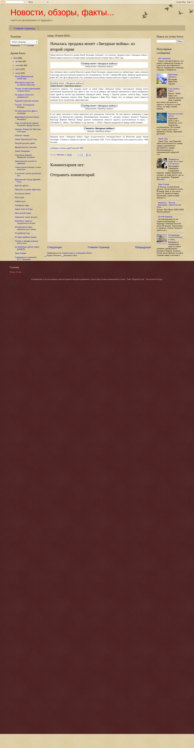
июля (18, 69)
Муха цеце (19, 197)
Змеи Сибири (20, 253)
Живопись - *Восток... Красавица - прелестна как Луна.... (169, 205)
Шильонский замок (23, 213)
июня (17, 73)
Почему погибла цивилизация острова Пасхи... (27, 90)
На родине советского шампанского (24, 96)
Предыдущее (143, 247)
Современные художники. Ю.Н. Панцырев (26, 258)
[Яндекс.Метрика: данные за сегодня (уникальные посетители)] (52, 255)
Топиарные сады (22, 205)
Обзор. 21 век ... (17, 272)
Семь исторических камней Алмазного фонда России (27, 124)
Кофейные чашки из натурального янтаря (25, 222)
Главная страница (24, 28)
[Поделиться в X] (84, 155)
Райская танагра (22, 135)
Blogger (159, 279)
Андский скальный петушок (27, 101)
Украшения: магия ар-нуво (26, 217)
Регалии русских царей (25, 143)
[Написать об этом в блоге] (81, 155)
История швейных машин (25, 237)
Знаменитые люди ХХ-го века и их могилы (175, 161)
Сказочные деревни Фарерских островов (25, 156)
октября (19, 61)
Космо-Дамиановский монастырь (24, 77)
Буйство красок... (22, 186)
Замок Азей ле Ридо (24, 209)
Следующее (54, 247)
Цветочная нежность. (173, 76)
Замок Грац (163, 139)
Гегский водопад (165, 217)
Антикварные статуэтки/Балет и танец (175, 237)
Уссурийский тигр (22, 233)
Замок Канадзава (22, 151)
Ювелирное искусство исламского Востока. (25, 83)
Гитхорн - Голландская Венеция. (24, 106)
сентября (19, 65)
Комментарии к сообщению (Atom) (77, 253)
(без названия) (164, 58)
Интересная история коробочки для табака (25, 228)
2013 (15, 58)
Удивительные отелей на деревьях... (25, 162)
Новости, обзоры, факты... (62, 12)
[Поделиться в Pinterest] (89, 155)
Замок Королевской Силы (26, 139)
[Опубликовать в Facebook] (87, 155)
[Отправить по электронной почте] (79, 155)
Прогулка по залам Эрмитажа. (28, 189)
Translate (30, 45)
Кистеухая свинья (22, 193)
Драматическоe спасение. (26, 147)
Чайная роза (20, 201)
